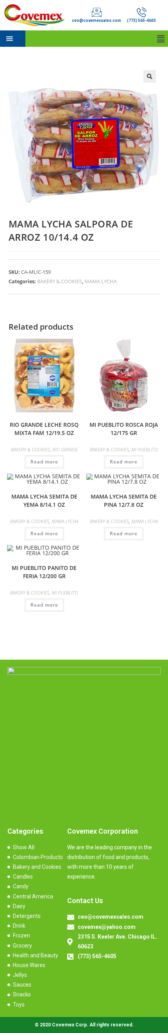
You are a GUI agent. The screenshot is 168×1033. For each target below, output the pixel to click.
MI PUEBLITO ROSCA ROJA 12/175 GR (123, 429)
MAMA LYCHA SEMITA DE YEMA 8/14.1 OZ (44, 500)
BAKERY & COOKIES (59, 281)
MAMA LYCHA (100, 281)
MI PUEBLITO (144, 449)
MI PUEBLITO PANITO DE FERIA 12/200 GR (44, 572)
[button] (161, 38)
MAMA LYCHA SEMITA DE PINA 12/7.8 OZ (124, 500)
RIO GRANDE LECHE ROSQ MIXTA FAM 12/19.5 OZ (44, 429)
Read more (44, 461)
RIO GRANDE (65, 449)
